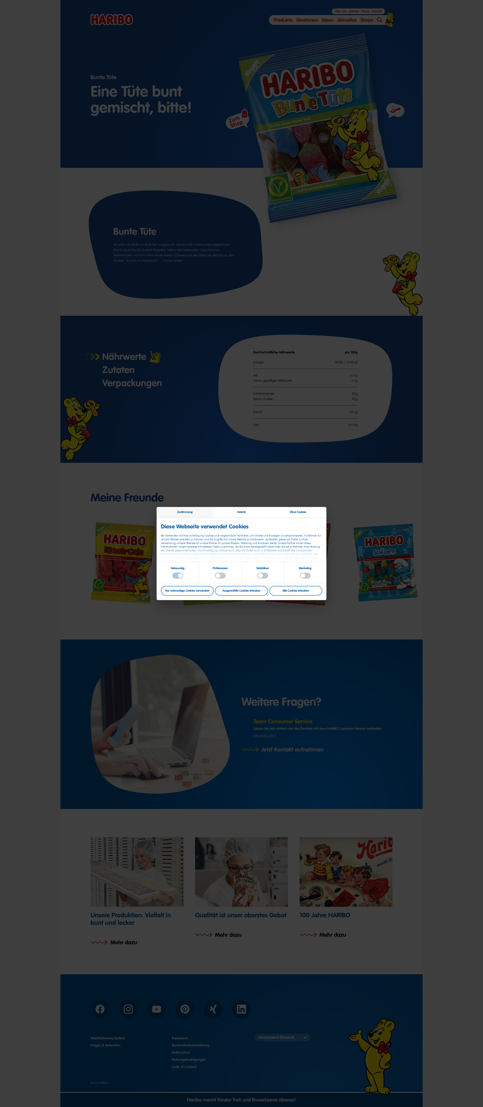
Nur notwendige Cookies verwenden (187, 591)
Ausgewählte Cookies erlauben (241, 591)
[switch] (220, 576)
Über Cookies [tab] (298, 512)
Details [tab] (241, 512)
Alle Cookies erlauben (296, 591)
